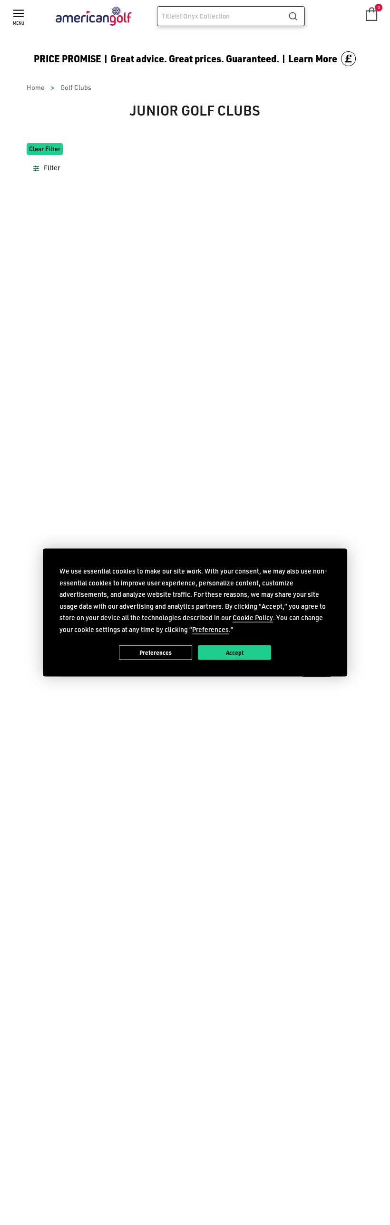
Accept (235, 652)
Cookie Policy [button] (253, 617)
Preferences (155, 652)
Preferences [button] (210, 629)
